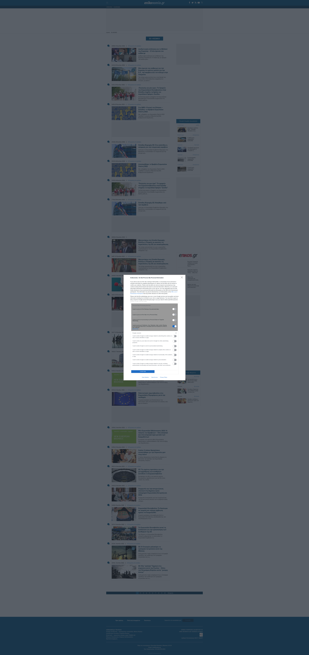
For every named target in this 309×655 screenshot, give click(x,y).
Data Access (154, 377)
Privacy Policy (163, 377)
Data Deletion (145, 377)
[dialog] (154, 327)
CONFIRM (143, 371)
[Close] (182, 277)
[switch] (174, 309)
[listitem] (154, 305)
